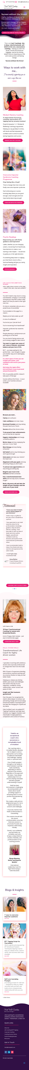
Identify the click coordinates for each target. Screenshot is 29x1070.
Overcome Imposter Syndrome (13, 202)
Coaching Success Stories (11, 1034)
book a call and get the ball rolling (13, 32)
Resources (7, 1038)
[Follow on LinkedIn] (9, 1052)
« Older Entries (6, 997)
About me (7, 1028)
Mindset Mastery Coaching (13, 140)
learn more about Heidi (11, 641)
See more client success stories (17, 585)
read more (7, 918)
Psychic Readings (10, 269)
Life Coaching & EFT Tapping (11, 1030)
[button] (14, 588)
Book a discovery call (11, 492)
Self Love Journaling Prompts (11, 980)
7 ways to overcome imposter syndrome (11, 916)
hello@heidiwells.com (10, 1047)
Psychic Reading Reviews (11, 1036)
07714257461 (10, 2)
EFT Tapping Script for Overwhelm (12, 942)
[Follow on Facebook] (6, 1052)
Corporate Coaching (9, 1032)
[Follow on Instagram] (12, 1052)
